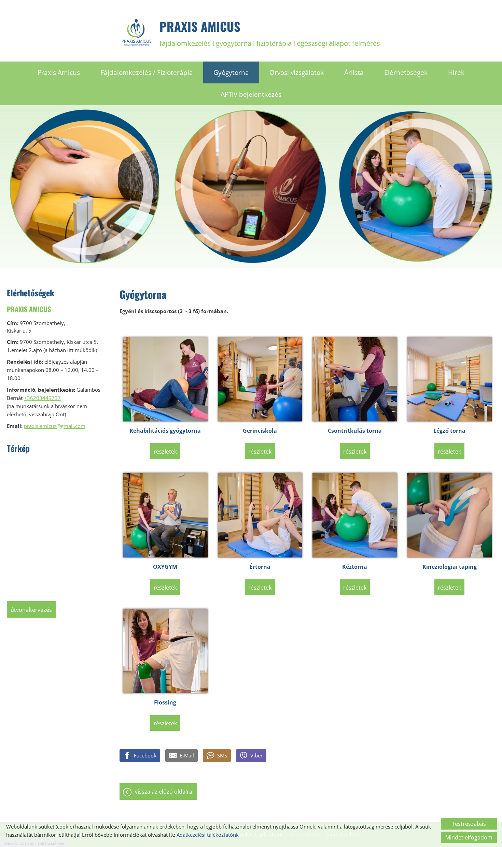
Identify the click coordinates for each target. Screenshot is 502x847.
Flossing (165, 702)
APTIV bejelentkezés (251, 94)
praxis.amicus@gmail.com (54, 425)
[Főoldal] (136, 32)
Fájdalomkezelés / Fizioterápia (146, 72)
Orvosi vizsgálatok (296, 72)
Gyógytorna (231, 72)
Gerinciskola (260, 430)
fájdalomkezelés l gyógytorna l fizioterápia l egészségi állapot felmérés (269, 32)
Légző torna (449, 430)
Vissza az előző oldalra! (164, 791)
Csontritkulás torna (355, 430)
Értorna (260, 566)
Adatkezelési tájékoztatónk (208, 834)
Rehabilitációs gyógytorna (165, 430)
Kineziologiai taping (449, 566)
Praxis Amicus (59, 72)
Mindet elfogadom (468, 837)
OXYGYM (165, 566)
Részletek (165, 451)
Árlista (354, 72)
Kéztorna (354, 566)
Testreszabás (469, 824)
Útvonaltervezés (31, 610)
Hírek (456, 72)
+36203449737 (42, 397)
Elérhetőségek (406, 72)
